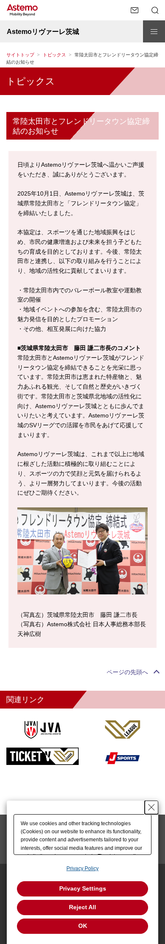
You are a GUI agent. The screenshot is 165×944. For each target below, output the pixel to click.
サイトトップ (20, 54)
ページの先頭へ (127, 672)
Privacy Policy (82, 868)
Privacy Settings (82, 888)
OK (82, 925)
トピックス (54, 54)
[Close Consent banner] (151, 807)
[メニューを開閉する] (154, 31)
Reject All (82, 907)
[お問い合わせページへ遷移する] (134, 10)
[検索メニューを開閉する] (154, 10)
